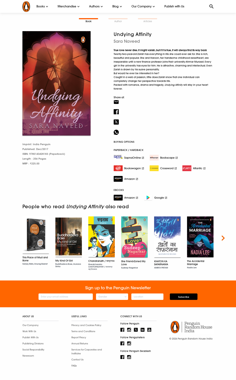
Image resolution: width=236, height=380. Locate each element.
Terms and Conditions (83, 331)
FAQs (74, 365)
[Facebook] (164, 109)
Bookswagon (132, 168)
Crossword (167, 168)
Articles (147, 21)
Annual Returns (79, 343)
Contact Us (77, 359)
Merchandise (67, 6)
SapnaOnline (132, 157)
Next (223, 238)
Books (40, 6)
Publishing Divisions (33, 343)
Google (159, 197)
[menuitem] (40, 6)
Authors (94, 6)
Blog (115, 6)
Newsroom (28, 355)
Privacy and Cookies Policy (86, 325)
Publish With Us (30, 337)
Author (118, 21)
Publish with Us (174, 6)
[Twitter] (164, 120)
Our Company (141, 6)
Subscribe (183, 297)
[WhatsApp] (164, 130)
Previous (12, 238)
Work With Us (29, 331)
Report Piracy (78, 337)
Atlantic (197, 168)
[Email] (164, 100)
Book (89, 21)
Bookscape (167, 157)
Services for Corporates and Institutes (86, 351)
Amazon (129, 178)
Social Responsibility (33, 349)
